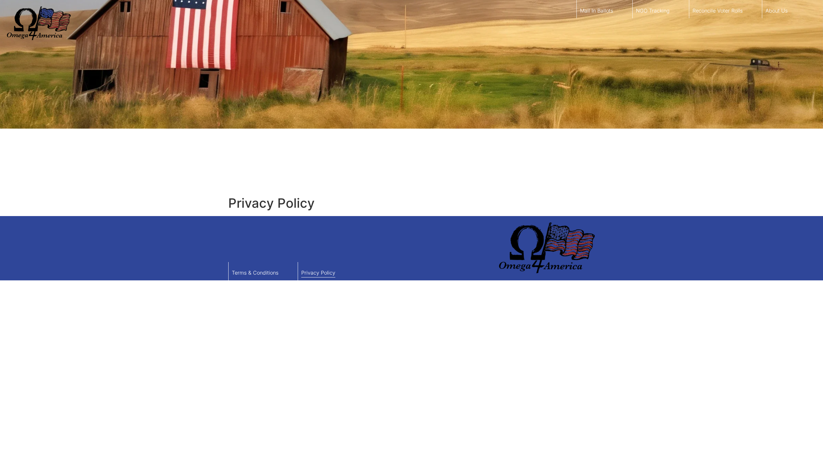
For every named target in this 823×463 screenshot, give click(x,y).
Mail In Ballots (596, 10)
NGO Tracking (653, 10)
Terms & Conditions (255, 272)
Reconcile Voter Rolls (717, 10)
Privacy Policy (318, 272)
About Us (776, 10)
